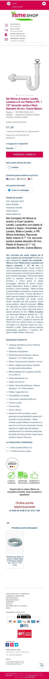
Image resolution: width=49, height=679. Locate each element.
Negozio (9, 112)
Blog (8, 608)
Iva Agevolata (12, 597)
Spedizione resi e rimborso (18, 593)
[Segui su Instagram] (12, 645)
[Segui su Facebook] (7, 645)
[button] (14, 167)
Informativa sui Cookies (16, 606)
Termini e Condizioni (15, 596)
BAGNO (9, 115)
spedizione (10, 138)
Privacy (9, 604)
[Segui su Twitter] (16, 645)
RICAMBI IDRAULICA (24, 112)
